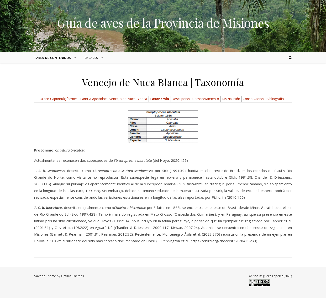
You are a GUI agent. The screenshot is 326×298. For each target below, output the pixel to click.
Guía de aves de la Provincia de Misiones (163, 23)
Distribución (231, 98)
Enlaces (91, 58)
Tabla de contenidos (52, 58)
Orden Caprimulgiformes (59, 98)
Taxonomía (159, 98)
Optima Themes (72, 276)
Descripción (181, 98)
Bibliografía (275, 98)
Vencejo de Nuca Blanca (128, 98)
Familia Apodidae (93, 98)
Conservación (253, 98)
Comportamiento (205, 98)
